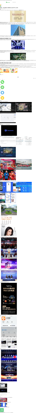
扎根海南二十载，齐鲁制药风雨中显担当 (4, 215)
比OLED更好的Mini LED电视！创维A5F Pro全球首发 (4, 282)
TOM (1, 224)
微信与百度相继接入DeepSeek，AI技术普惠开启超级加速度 (5, 124)
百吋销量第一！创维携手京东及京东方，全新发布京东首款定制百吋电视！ (6, 349)
